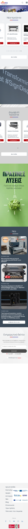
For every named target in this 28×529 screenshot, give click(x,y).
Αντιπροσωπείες (11, 496)
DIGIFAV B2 (10, 131)
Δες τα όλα (14, 57)
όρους (19, 357)
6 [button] (3, 20)
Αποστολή (14, 351)
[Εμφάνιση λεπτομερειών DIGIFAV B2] (13, 125)
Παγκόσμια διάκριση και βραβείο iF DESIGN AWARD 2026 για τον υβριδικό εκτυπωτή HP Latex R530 (12, 287)
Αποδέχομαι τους (15, 357)
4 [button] (3, 11)
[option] (14, 9)
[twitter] (10, 521)
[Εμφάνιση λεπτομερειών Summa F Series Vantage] (14, 28)
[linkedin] (22, 521)
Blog (7, 502)
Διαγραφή (18, 354)
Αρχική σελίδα (10, 487)
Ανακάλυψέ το (14, 43)
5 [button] (3, 16)
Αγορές (8, 493)
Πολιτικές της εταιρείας (14, 511)
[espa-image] (20, 490)
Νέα (7, 499)
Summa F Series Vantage (12, 34)
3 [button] (3, 6)
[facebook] (5, 521)
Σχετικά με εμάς (11, 490)
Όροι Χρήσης (10, 508)
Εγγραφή (10, 354)
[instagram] (18, 521)
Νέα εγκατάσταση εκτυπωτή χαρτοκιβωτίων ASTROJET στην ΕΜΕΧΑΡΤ (11, 260)
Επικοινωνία (10, 505)
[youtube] (14, 521)
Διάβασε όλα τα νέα (14, 322)
